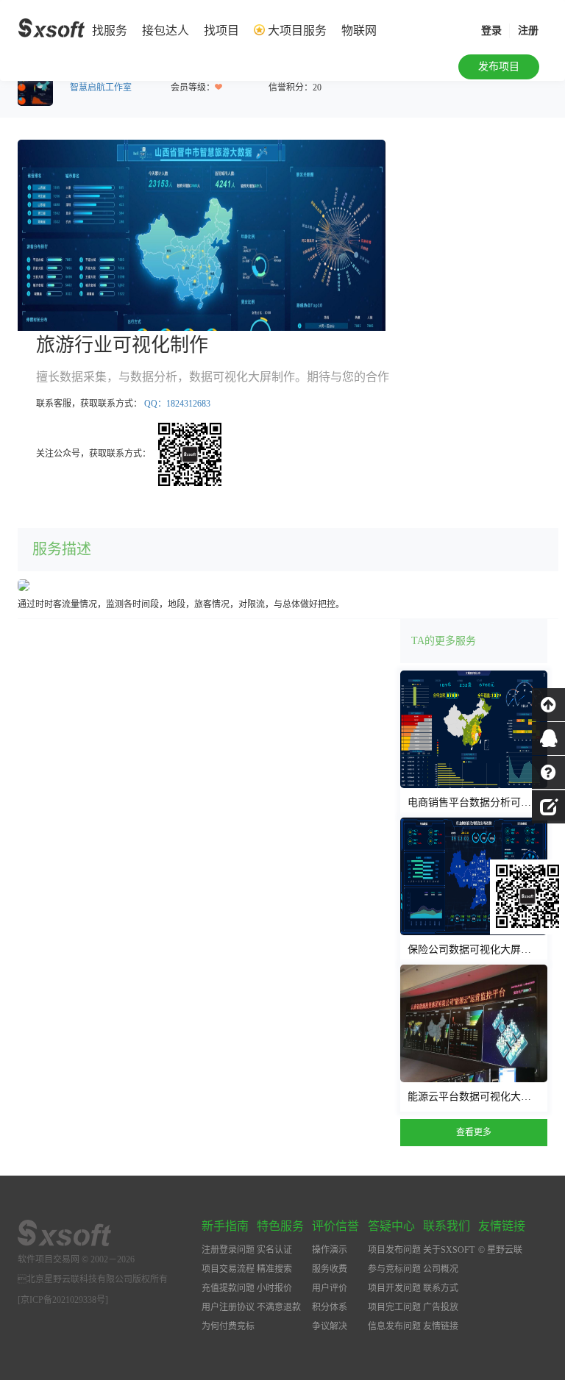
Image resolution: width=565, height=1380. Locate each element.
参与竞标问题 (394, 1269)
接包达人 (165, 30)
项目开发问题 (394, 1288)
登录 (491, 30)
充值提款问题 (228, 1288)
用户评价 (329, 1288)
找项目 (221, 30)
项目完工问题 (394, 1307)
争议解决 (329, 1326)
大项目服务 (297, 30)
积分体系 (329, 1307)
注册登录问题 (228, 1250)
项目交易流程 (228, 1269)
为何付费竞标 (228, 1326)
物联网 (359, 30)
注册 (528, 30)
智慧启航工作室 (101, 87)
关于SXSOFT (449, 1250)
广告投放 (440, 1307)
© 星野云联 (500, 1250)
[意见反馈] (548, 805)
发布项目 (498, 66)
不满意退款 (279, 1307)
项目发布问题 (394, 1250)
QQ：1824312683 (177, 403)
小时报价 (274, 1288)
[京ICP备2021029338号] (63, 1300)
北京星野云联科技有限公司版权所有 (93, 1279)
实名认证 (274, 1250)
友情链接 (440, 1326)
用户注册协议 (228, 1307)
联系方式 (440, 1288)
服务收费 (329, 1269)
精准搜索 (274, 1269)
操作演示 (329, 1250)
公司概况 (440, 1269)
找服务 (109, 30)
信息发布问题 (394, 1326)
